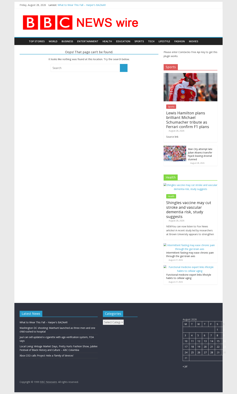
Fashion (179, 41)
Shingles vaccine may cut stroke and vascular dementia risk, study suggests (188, 209)
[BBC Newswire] (23, 41)
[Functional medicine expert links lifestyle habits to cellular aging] (190, 267)
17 (186, 346)
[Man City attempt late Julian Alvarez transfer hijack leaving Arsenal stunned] (175, 147)
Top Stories (37, 41)
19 (198, 346)
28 (211, 352)
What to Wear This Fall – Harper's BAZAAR (82, 5)
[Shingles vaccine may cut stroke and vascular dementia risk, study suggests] (190, 185)
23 (224, 346)
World (53, 41)
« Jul (185, 366)
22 (218, 346)
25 (192, 352)
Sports (139, 41)
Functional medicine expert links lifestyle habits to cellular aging (188, 276)
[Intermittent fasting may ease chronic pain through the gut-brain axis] (190, 245)
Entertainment (87, 41)
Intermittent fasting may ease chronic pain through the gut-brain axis (190, 254)
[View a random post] (213, 41)
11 (192, 341)
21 (211, 346)
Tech (151, 41)
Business (67, 41)
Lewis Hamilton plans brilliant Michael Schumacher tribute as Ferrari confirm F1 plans (187, 119)
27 (205, 352)
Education (123, 41)
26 (198, 352)
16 (224, 341)
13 (205, 341)
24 (186, 352)
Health (107, 41)
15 (218, 341)
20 (205, 346)
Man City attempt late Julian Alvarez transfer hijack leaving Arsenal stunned (200, 154)
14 (211, 341)
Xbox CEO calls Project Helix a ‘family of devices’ (47, 355)
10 (186, 341)
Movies (193, 41)
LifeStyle (164, 41)
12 (198, 341)
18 (192, 346)
